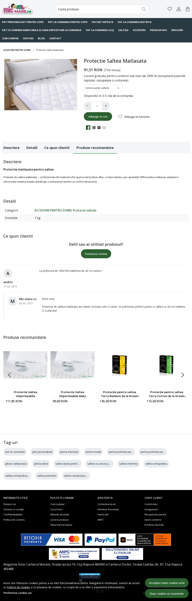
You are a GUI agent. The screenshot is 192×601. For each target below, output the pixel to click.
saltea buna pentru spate (71, 463)
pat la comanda (15, 452)
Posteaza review (96, 254)
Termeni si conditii (13, 509)
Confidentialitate (12, 514)
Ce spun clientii (57, 147)
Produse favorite (154, 524)
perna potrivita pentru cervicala (128, 452)
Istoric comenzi (153, 519)
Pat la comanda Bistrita (135, 22)
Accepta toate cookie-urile (167, 583)
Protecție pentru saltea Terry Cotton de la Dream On (166, 394)
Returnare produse (61, 524)
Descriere (11, 147)
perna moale (93, 452)
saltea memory (128, 463)
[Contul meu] (178, 9)
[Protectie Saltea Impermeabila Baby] (72, 365)
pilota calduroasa (16, 463)
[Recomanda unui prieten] (105, 127)
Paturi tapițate (102, 22)
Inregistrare (151, 509)
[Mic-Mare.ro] (19, 9)
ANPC (101, 519)
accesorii (139, 30)
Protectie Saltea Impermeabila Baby (72, 394)
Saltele (123, 30)
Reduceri (177, 30)
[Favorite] (169, 9)
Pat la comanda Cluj (100, 30)
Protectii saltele (85, 210)
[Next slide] (183, 375)
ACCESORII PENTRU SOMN (17, 50)
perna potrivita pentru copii (158, 452)
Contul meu (151, 504)
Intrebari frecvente (108, 509)
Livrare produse (59, 519)
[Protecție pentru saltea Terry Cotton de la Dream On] (167, 365)
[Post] (95, 127)
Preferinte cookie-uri (18, 593)
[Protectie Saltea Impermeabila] (25, 365)
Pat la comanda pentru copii (67, 22)
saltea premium (46, 475)
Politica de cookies (18, 587)
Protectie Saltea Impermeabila (25, 394)
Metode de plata (59, 514)
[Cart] (187, 9)
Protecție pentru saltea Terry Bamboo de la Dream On (119, 394)
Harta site (103, 514)
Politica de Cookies (14, 519)
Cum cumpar (57, 504)
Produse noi (158, 30)
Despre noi (9, 504)
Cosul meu (56, 509)
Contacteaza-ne (107, 504)
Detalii (32, 147)
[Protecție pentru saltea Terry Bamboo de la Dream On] (120, 365)
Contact (55, 38)
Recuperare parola (155, 514)
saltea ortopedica (156, 463)
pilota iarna (41, 463)
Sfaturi (28, 38)
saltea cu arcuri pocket (101, 463)
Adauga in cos (97, 116)
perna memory (69, 452)
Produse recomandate (95, 147)
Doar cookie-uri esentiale (167, 593)
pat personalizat (42, 452)
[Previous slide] (9, 375)
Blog (41, 38)
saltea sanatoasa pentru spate (83, 475)
